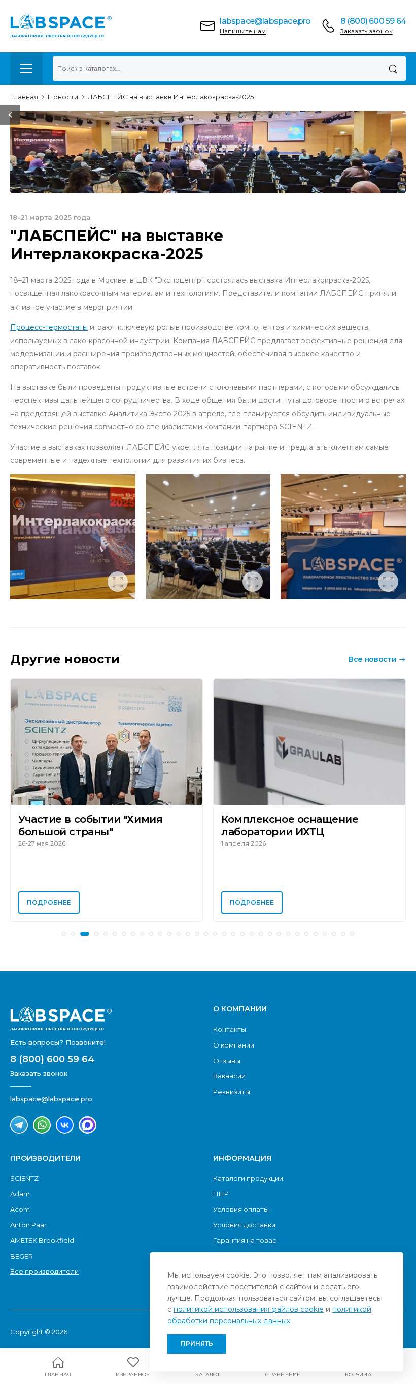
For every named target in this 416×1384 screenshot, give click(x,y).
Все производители (44, 1271)
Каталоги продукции (248, 1178)
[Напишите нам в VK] (65, 1125)
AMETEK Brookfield (42, 1240)
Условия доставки (244, 1225)
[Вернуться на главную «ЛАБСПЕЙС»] (106, 1018)
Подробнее (49, 902)
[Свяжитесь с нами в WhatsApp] (42, 1125)
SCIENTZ (24, 1178)
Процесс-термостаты (49, 327)
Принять (197, 1343)
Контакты (229, 1029)
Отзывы (226, 1061)
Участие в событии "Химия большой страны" (90, 825)
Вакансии (229, 1076)
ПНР (221, 1194)
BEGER (21, 1256)
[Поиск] (393, 68)
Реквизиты (231, 1092)
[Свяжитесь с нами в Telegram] (19, 1125)
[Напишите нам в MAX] (87, 1125)
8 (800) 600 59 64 (373, 21)
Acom (20, 1209)
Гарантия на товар (245, 1240)
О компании (233, 1045)
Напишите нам (243, 31)
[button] (64, 934)
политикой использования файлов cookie (249, 1309)
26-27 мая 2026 (41, 843)
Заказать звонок (366, 31)
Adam (20, 1194)
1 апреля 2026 (243, 843)
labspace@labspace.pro (265, 21)
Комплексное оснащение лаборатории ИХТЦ (290, 825)
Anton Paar (28, 1225)
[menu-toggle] (26, 68)
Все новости (372, 659)
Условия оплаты (241, 1209)
